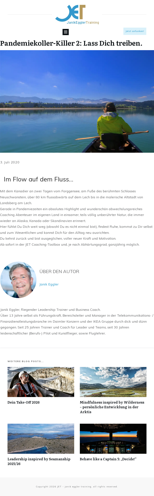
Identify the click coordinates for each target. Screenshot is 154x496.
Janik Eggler (49, 284)
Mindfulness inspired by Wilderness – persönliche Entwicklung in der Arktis (112, 407)
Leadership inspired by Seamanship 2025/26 (39, 461)
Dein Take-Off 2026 (24, 402)
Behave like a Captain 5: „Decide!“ (108, 458)
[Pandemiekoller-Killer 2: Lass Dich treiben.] (77, 101)
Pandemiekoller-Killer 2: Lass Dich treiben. (71, 43)
